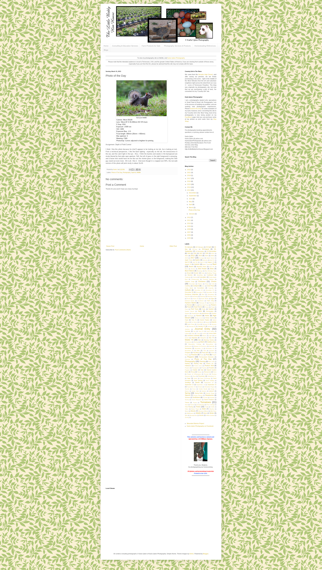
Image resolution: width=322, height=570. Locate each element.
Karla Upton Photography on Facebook (200, 426)
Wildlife (139, 172)
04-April (208, 247)
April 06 (195, 262)
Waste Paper (195, 409)
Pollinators (188, 365)
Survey (187, 399)
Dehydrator (211, 294)
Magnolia (194, 337)
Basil (214, 264)
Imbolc (201, 322)
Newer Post (110, 246)
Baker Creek (206, 264)
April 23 (202, 262)
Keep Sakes (210, 331)
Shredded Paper (209, 387)
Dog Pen (187, 296)
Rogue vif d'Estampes (194, 374)
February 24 (212, 303)
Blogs (106, 50)
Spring (187, 393)
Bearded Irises (201, 266)
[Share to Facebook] (137, 169)
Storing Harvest (198, 395)
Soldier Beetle (203, 389)
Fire (196, 305)
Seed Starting (198, 380)
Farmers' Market (190, 303)
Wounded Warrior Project (195, 423)
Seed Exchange (205, 378)
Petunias (187, 359)
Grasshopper (195, 313)
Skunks (187, 389)
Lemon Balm (212, 333)
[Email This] (130, 169)
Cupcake (211, 288)
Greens (214, 313)
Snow (194, 389)
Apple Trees (188, 260)
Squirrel (133, 172)
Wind (205, 413)
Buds (203, 273)
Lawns (204, 333)
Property (204, 368)
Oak (204, 350)
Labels (187, 333)
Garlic (200, 311)
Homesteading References (205, 46)
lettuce (204, 335)
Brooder (196, 273)
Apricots (205, 260)
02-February (199, 247)
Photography (126, 172)
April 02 (187, 262)
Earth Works (204, 298)
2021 (189, 172)
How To (194, 320)
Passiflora (196, 352)
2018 (189, 175)
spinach (211, 391)
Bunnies (190, 275)
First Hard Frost (203, 305)
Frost (186, 309)
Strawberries (209, 395)
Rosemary (201, 376)
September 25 (191, 387)
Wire (186, 415)
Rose (194, 376)
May (190, 202)
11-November (200, 251)
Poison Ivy (209, 363)
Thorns (187, 402)
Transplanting (200, 404)
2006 (189, 235)
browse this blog (195, 108)
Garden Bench (189, 311)
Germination (209, 311)
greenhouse (205, 313)
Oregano (187, 352)
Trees (198, 407)
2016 (189, 181)
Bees (186, 268)
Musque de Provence (200, 346)
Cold (213, 284)
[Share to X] (135, 169)
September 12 (209, 382)
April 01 (212, 260)
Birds (212, 269)
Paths (212, 352)
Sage (188, 378)
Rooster (206, 374)
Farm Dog (210, 300)
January (192, 214)
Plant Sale (211, 361)
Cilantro (200, 284)
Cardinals (187, 277)
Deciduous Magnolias (191, 294)
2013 (189, 190)
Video (186, 409)
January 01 (206, 324)
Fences (189, 305)
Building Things (211, 273)
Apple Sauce (210, 258)
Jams (198, 324)
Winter (212, 413)
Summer (187, 397)
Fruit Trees (194, 309)
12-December (211, 251)
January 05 (192, 326)
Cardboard (210, 275)
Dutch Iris (196, 298)
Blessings (199, 271)
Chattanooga (195, 279)
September (193, 196)
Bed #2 (211, 266)
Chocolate (192, 284)
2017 (189, 178)
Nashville (211, 346)
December (192, 193)
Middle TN (189, 340)
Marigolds (203, 337)
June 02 (201, 331)
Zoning (187, 417)
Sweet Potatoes (209, 399)
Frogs (212, 307)
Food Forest (198, 307)
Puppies (187, 370)
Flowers (213, 305)
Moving (196, 342)
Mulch (202, 342)
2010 (189, 223)
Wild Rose (213, 411)
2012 (189, 217)
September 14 (200, 384)
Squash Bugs (210, 393)
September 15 (212, 384)
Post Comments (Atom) (123, 250)
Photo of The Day (116, 172)
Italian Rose (190, 324)
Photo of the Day (194, 210)
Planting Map (198, 363)
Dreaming (195, 296)
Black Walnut (189, 271)
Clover (207, 284)
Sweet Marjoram (196, 399)
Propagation (195, 368)
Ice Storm (194, 322)
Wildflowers (190, 413)
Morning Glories (209, 340)
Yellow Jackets (210, 415)
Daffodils (188, 290)
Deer (203, 294)
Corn (203, 286)
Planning (202, 361)
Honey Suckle (209, 318)
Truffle (212, 407)
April (190, 204)
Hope (186, 320)
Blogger (205, 554)
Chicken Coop (189, 281)
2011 (189, 220)
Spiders (204, 391)
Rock (214, 372)
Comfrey (187, 286)
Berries (193, 268)
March (191, 207)
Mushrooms (188, 346)
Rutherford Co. (212, 376)
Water (204, 409)
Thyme (195, 402)
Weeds (193, 411)
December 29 (210, 292)
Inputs (207, 322)
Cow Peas (210, 286)
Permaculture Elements (206, 357)
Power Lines (198, 365)
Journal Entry (202, 328)
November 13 (199, 348)
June (191, 199)
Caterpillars (202, 277)
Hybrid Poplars (204, 320)
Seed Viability (210, 380)
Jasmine (187, 329)
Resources (207, 372)
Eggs (212, 298)
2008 (189, 229)
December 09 (189, 292)
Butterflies (200, 275)
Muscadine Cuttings (194, 344)
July (194, 331)
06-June (194, 249)
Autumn (196, 264)
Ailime (191, 554)
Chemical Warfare (208, 279)
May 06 (211, 337)
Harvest (199, 316)
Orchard (211, 350)
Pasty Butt (205, 352)
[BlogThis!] (132, 169)
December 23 (200, 292)
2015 (189, 184)
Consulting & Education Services (125, 46)
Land (198, 333)
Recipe (199, 372)
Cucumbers (200, 288)
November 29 (189, 350)
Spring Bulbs (199, 393)
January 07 (201, 326)
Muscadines (209, 344)
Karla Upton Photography (176, 58)
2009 (189, 226)
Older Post (173, 246)
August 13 (211, 262)
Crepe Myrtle (189, 288)
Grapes (187, 313)
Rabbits (195, 370)
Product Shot (209, 365)
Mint (199, 340)
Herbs (207, 316)
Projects (187, 368)
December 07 (210, 290)
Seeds (197, 382)
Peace (187, 354)
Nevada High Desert (205, 74)
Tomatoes (205, 402)
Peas (207, 355)
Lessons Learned (193, 335)
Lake (192, 333)
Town (186, 404)
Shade (200, 387)
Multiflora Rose (211, 342)
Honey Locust (199, 318)
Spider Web (195, 391)
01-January (189, 247)
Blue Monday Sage (210, 271)
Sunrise (205, 397)
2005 (189, 238)
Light (210, 335)
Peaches (194, 355)
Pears (201, 354)
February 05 (202, 303)
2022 (189, 170)
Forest (207, 307)
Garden (211, 309)
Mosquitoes (188, 342)
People (214, 354)
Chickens (202, 281)
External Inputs (189, 300)
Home (106, 46)
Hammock (190, 315)
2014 (189, 187)
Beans (191, 266)
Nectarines (188, 348)
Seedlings (188, 382)
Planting (187, 363)
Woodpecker (193, 415)
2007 (189, 232)
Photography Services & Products (177, 46)
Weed (186, 411)
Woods (201, 415)
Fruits (203, 309)
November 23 (210, 348)
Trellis (206, 407)
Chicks (213, 281)
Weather (211, 409)
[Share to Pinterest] (139, 169)
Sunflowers (196, 397)
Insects (214, 322)
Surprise (212, 397)
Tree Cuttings (210, 404)
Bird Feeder (202, 269)
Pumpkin (211, 368)
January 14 (211, 326)
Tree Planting (189, 407)
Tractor (192, 404)
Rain (202, 370)
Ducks (188, 298)
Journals (187, 331)
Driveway (202, 296)
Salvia (195, 378)
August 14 (188, 264)
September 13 (189, 384)
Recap (193, 372)
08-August (205, 249)
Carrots (195, 277)
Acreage (201, 258)
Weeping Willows (203, 411)
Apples (197, 260)
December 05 (198, 290)
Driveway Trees (212, 296)
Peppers (190, 357)
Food (189, 307)
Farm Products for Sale (151, 46)
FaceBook (188, 117)
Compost (196, 286)
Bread (189, 273)
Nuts (198, 350)
